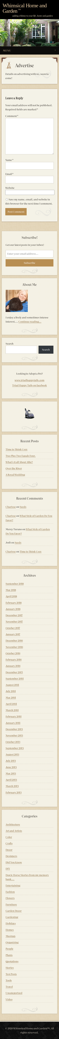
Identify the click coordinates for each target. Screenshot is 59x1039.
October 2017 (13, 628)
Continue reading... (29, 321)
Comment (11, 116)
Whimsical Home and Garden (25, 8)
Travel (9, 986)
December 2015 (14, 672)
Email (9, 174)
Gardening (12, 917)
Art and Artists (14, 830)
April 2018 (11, 596)
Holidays (11, 923)
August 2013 (12, 754)
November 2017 (14, 621)
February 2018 (13, 602)
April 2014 (11, 703)
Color (9, 837)
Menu (7, 50)
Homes (10, 929)
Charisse (11, 506)
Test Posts (11, 974)
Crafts (9, 843)
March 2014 (12, 710)
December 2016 (14, 640)
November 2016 (14, 647)
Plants (9, 955)
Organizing (12, 942)
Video (9, 999)
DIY (8, 868)
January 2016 (13, 665)
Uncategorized (14, 993)
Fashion (10, 891)
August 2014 (12, 684)
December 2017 (14, 615)
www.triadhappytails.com (29, 380)
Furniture (11, 904)
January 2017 (13, 634)
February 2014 (13, 716)
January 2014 (13, 722)
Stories (10, 967)
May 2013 (11, 773)
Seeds (23, 506)
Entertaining (13, 885)
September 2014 (15, 678)
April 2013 (11, 779)
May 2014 (11, 697)
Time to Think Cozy (16, 449)
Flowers (10, 898)
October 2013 (13, 741)
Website (9, 187)
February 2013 (13, 792)
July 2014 (11, 691)
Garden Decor (14, 910)
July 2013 (11, 760)
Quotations (12, 961)
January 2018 (13, 609)
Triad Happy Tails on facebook (29, 385)
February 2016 (13, 659)
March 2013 (12, 786)
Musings (10, 936)
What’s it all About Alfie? (19, 462)
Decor (9, 849)
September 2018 (15, 583)
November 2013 (14, 735)
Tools (9, 980)
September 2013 (15, 748)
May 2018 (11, 590)
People (9, 948)
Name (9, 160)
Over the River (14, 468)
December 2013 (14, 729)
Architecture (13, 824)
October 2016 (13, 653)
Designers (11, 856)
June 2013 (11, 767)
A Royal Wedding (15, 474)
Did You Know (14, 862)
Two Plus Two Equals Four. (21, 455)
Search (9, 343)
